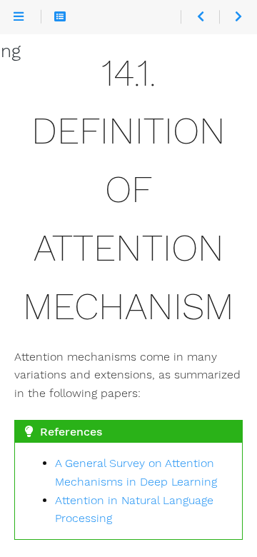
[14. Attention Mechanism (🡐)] (199, 17)
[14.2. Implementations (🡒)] (238, 17)
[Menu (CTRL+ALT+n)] (18, 17)
